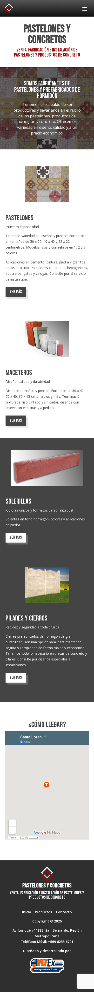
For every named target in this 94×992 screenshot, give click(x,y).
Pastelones (20, 218)
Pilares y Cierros (26, 618)
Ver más (16, 291)
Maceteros (19, 372)
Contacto (64, 912)
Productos (43, 912)
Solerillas (18, 501)
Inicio (26, 912)
